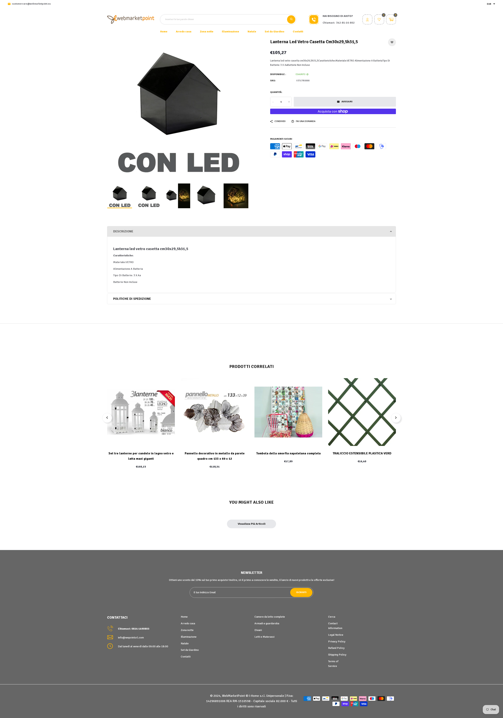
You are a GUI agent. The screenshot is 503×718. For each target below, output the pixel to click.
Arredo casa (188, 623)
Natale (185, 643)
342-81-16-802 (345, 22)
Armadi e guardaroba (266, 623)
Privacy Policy (336, 641)
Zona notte (187, 630)
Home (163, 31)
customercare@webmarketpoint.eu (31, 3)
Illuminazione (188, 636)
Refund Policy (336, 648)
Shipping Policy (337, 654)
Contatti (298, 31)
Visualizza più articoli (251, 523)
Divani (258, 630)
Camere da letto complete (269, 616)
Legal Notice (335, 634)
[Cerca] (291, 19)
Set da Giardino (190, 650)
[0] (379, 20)
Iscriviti (301, 592)
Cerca (331, 616)
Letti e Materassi (264, 636)
